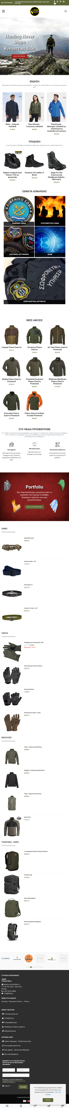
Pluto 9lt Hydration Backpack (32, 921)
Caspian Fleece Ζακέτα (11, 347)
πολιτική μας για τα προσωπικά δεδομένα (13, 1081)
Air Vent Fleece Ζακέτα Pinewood (57, 348)
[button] (65, 11)
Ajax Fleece (27, 817)
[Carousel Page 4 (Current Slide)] (33, 967)
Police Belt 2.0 (28, 585)
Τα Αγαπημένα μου (10, 1022)
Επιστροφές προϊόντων (12, 1046)
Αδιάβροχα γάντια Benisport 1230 (33, 642)
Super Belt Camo (29, 538)
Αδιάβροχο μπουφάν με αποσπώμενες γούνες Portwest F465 (34, 116)
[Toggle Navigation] (3, 11)
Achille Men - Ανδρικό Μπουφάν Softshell (12, 122)
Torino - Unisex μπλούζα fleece (33, 747)
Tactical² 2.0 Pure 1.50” (31, 608)
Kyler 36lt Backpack (29, 898)
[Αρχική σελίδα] (7, 1106)
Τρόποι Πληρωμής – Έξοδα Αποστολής (17, 1041)
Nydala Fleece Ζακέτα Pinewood (11, 380)
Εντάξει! (47, 1100)
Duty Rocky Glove (29, 689)
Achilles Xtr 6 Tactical (56, 173)
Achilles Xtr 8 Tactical (12, 173)
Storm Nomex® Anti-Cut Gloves (33, 666)
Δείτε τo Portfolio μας (34, 507)
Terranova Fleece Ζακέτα (34, 348)
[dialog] (48, 1094)
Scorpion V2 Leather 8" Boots (34, 174)
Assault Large (28, 875)
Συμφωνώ (7, 1086)
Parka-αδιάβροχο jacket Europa (56, 115)
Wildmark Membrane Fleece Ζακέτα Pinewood (57, 381)
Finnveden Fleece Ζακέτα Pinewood (11, 414)
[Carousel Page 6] (36, 967)
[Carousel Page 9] (42, 967)
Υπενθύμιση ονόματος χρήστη (14, 1027)
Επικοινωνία (8, 2)
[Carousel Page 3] (30, 967)
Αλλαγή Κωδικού (10, 1031)
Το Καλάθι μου (9, 1018)
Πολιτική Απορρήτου (11, 1054)
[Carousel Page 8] (40, 967)
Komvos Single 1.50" (30, 561)
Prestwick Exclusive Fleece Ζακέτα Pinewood (34, 381)
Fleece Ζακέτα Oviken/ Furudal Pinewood (34, 414)
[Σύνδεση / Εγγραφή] (21, 1106)
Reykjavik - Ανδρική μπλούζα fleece (34, 770)
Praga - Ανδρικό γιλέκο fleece (32, 793)
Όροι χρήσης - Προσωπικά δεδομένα (16, 1050)
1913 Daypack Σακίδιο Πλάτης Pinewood (35, 851)
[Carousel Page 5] (35, 967)
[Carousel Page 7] (38, 967)
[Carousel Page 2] (28, 967)
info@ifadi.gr (8, 993)
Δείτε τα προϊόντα (19, 56)
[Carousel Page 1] (26, 967)
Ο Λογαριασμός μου (11, 1014)
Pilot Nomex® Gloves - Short (32, 712)
